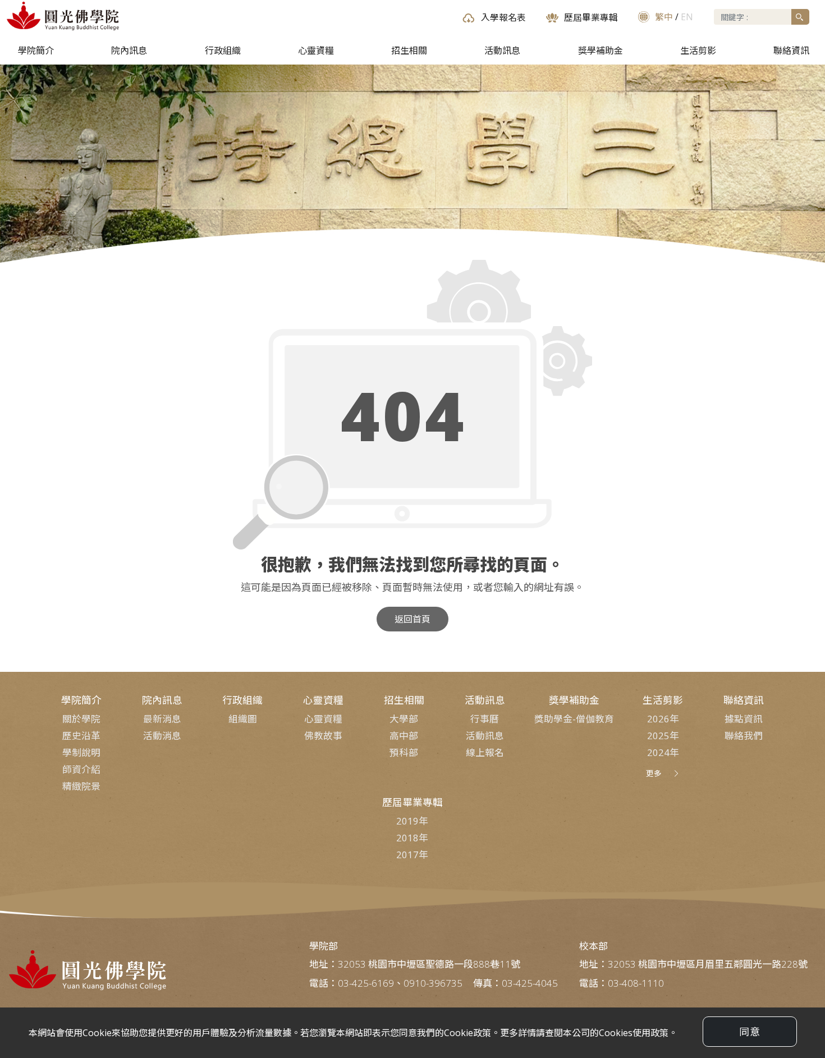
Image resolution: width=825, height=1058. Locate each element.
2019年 (412, 820)
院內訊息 (129, 50)
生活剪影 (698, 50)
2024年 (663, 752)
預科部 (403, 752)
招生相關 (409, 50)
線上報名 (485, 752)
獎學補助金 (600, 50)
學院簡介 (36, 50)
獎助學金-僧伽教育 (574, 718)
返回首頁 (412, 619)
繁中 (664, 17)
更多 (654, 773)
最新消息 (162, 718)
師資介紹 (81, 769)
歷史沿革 (81, 735)
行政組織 (223, 50)
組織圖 (242, 718)
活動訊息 (502, 50)
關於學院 (81, 718)
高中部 (403, 735)
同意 (749, 1031)
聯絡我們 (744, 735)
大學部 (403, 718)
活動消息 (162, 735)
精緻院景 (81, 786)
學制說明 (81, 752)
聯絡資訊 (791, 50)
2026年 (663, 718)
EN (687, 17)
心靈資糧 (316, 50)
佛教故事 (323, 735)
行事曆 (484, 718)
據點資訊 (744, 718)
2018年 (412, 837)
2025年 (663, 735)
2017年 (412, 854)
